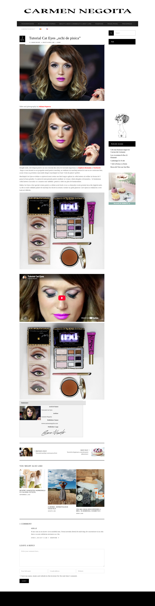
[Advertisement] (122, 78)
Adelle (34, 528)
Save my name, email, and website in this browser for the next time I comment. (49, 576)
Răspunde (53, 537)
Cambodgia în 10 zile (118, 161)
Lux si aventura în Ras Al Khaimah (119, 156)
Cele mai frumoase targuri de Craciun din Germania (120, 151)
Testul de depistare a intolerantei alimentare (77, 453)
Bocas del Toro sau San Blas (120, 167)
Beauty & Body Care (49, 42)
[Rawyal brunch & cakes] (122, 204)
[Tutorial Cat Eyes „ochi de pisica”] (62, 72)
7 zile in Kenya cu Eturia (119, 164)
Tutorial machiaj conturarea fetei (46, 453)
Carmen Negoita (35, 42)
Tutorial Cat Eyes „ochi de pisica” (55, 38)
